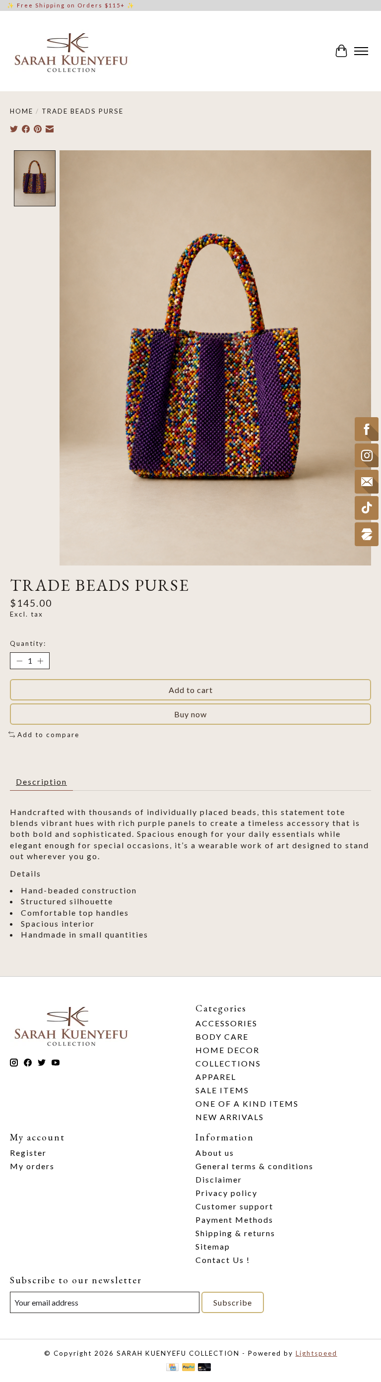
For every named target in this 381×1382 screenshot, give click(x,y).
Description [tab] (41, 781)
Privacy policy (226, 1192)
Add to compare (48, 735)
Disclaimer (218, 1179)
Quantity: (28, 643)
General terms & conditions (254, 1166)
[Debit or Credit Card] (204, 1368)
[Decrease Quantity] (19, 660)
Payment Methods (234, 1219)
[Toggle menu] (361, 51)
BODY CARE (222, 1036)
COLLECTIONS (228, 1063)
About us (214, 1152)
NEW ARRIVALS (229, 1117)
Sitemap (212, 1246)
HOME (21, 111)
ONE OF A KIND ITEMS (247, 1103)
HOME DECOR (227, 1050)
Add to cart (191, 689)
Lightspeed (316, 1353)
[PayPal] (188, 1368)
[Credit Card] (172, 1368)
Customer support (234, 1206)
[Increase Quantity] (40, 660)
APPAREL (215, 1076)
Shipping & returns (235, 1233)
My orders (32, 1166)
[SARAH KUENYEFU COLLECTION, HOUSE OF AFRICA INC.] (70, 51)
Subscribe (232, 1302)
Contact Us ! (222, 1259)
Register (28, 1152)
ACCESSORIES (226, 1023)
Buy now (190, 714)
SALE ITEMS (222, 1090)
